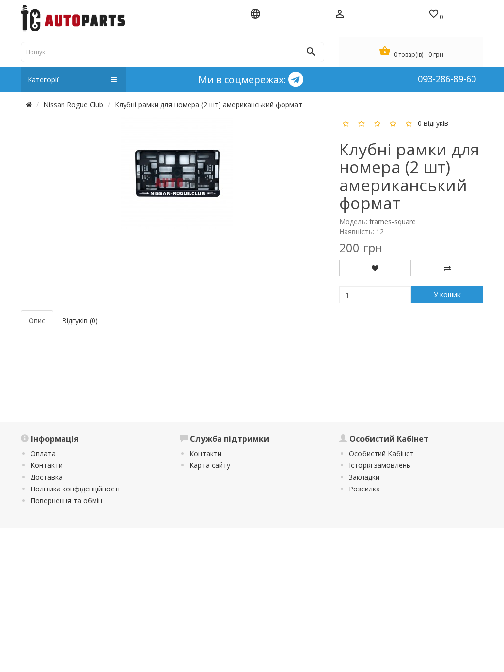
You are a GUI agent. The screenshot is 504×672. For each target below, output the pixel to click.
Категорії (43, 79)
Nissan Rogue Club (73, 104)
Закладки (364, 477)
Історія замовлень (379, 465)
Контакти (47, 465)
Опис (37, 320)
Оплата (43, 453)
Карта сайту (209, 465)
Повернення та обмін (66, 500)
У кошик (447, 294)
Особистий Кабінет (381, 453)
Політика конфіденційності (75, 488)
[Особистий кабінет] (340, 14)
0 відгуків (433, 123)
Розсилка (364, 488)
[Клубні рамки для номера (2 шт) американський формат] (177, 172)
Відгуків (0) (80, 320)
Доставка (47, 477)
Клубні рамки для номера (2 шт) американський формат (208, 104)
